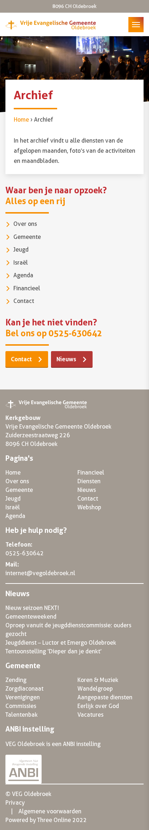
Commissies (20, 706)
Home (21, 119)
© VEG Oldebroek (28, 794)
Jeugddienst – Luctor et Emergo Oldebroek (60, 642)
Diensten (89, 481)
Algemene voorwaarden (49, 811)
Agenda (23, 275)
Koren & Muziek (97, 680)
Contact (23, 301)
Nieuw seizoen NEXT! (32, 607)
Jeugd (21, 249)
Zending (15, 680)
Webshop (89, 507)
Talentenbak (21, 714)
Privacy (15, 802)
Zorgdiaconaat (24, 688)
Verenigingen (22, 697)
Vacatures (90, 714)
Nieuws (66, 359)
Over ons (25, 223)
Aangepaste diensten (104, 697)
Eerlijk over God (98, 706)
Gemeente (27, 236)
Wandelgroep (95, 688)
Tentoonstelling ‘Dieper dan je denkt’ (53, 651)
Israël (20, 262)
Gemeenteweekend (30, 616)
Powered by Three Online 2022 (46, 820)
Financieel (26, 288)
